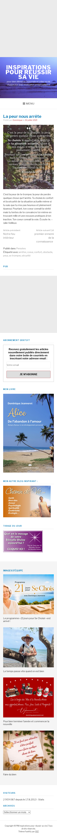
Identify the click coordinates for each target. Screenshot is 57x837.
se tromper (15, 255)
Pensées (21, 248)
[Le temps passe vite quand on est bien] (28, 666)
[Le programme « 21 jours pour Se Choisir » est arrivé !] (28, 613)
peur (5, 255)
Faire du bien (9, 774)
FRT (37, 831)
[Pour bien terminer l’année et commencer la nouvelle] (28, 716)
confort (38, 252)
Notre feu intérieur (11, 234)
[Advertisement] (28, 28)
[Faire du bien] (28, 769)
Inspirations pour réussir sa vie (29, 72)
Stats (41, 799)
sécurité (26, 255)
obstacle (47, 252)
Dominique (17, 120)
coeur (30, 252)
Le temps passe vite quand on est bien (23, 671)
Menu (30, 103)
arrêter (22, 252)
